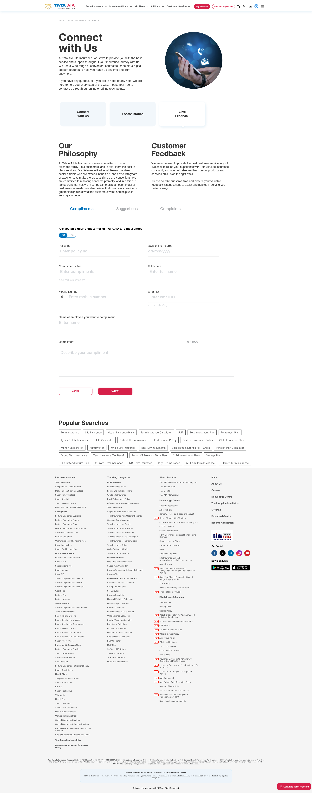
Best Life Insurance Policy (198, 440)
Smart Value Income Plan (66, 532)
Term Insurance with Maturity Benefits (124, 516)
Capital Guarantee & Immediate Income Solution (73, 729)
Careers (215, 490)
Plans (214, 477)
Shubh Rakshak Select (65, 503)
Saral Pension (61, 661)
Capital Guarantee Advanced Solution (72, 734)
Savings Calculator (115, 595)
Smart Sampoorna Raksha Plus (69, 578)
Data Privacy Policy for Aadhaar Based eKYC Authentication (177, 616)
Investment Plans (115, 557)
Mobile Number (68, 291)
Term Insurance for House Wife (121, 532)
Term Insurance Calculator (156, 432)
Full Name (154, 266)
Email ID (153, 291)
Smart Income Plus (63, 545)
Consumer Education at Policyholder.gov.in (178, 522)
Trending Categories (118, 477)
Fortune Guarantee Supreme (68, 516)
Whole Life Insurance (122, 447)
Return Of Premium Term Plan (149, 455)
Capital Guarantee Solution (67, 720)
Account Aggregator (168, 505)
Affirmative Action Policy (170, 629)
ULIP (180, 432)
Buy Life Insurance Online (118, 499)
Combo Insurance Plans (66, 716)
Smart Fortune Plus (63, 566)
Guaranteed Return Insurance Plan (70, 528)
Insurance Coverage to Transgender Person (175, 672)
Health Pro (60, 699)
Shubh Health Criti (63, 682)
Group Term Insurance (74, 455)
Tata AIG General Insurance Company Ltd (178, 482)
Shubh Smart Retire (64, 670)
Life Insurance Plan (65, 477)
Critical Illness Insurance (134, 440)
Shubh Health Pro (63, 703)
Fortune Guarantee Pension (67, 649)
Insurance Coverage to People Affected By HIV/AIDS (178, 666)
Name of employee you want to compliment (87, 317)
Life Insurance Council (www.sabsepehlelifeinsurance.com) (175, 559)
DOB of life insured (160, 245)
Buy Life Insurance (169, 463)
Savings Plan (213, 455)
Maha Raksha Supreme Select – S (70, 507)
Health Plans (61, 674)
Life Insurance (93, 432)
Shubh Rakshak (62, 499)
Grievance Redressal (168, 530)
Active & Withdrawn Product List (174, 690)
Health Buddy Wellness (65, 711)
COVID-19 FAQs (166, 526)
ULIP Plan (111, 645)
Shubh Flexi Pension (64, 653)
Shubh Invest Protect (64, 641)
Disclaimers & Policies (171, 597)
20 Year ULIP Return (116, 649)
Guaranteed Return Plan (75, 463)
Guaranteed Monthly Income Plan (70, 541)
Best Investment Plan (202, 432)
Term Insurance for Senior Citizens (122, 541)
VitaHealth (60, 695)
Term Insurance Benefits (118, 553)
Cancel (75, 391)
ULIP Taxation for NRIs (117, 661)
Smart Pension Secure (65, 657)
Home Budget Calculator (118, 603)
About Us (216, 483)
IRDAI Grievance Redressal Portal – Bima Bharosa (177, 536)
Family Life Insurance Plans (119, 491)
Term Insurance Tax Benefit (109, 455)
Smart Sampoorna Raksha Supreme (71, 607)
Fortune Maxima (62, 599)
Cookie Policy (165, 611)
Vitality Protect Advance (66, 707)
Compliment (66, 341)
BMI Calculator (114, 641)
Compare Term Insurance (118, 520)
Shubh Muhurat (62, 570)
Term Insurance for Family (119, 524)
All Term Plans (165, 510)
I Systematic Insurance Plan (67, 557)
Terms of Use (165, 602)
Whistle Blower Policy (169, 634)
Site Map (216, 509)
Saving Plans (61, 511)
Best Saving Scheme (153, 447)
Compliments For (70, 266)
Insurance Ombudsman (169, 545)
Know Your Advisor (167, 553)
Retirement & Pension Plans (68, 645)
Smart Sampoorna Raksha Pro (68, 582)
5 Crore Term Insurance (235, 463)
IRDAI (161, 549)
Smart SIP (59, 574)
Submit (115, 391)
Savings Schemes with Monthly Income (125, 570)
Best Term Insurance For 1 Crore (191, 447)
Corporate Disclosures (169, 650)
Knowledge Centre (169, 500)
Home (61, 20)
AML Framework (166, 678)
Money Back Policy (72, 447)
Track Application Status (225, 503)
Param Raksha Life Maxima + (68, 620)
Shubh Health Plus (63, 691)
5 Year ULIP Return (115, 653)
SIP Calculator (113, 591)
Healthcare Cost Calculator (119, 632)
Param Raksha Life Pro (65, 628)
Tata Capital (164, 491)
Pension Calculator (115, 607)
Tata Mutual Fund (167, 486)
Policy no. (65, 245)
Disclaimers (164, 654)
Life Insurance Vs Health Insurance (123, 503)
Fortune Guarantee (63, 536)
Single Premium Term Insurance (121, 511)
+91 (62, 297)
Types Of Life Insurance (75, 440)
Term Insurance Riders (117, 545)
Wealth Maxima (62, 603)
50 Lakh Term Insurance (200, 463)
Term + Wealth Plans (65, 611)
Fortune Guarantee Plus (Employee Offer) (71, 746)
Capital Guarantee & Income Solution (72, 724)
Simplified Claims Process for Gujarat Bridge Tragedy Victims (176, 578)
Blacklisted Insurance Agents (172, 701)
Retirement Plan (230, 432)
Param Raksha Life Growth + (68, 632)
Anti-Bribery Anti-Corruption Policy (175, 682)
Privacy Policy (166, 606)
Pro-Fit (58, 686)
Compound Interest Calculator (120, 582)
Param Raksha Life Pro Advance (69, 636)
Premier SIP (60, 561)
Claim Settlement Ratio (117, 549)
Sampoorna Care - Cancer (67, 678)
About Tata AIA (167, 477)
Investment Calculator (117, 624)
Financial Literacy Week (170, 592)
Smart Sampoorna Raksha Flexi (69, 586)
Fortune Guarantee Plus (66, 524)
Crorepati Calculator (116, 586)
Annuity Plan (97, 447)
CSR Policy (164, 625)
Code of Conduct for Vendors (172, 518)
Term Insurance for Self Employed (122, 536)
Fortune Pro (60, 595)
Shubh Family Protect (65, 495)
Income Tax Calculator (117, 628)
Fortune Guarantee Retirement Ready (72, 666)
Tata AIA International (169, 495)
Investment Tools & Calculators (122, 578)
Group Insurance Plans (169, 541)
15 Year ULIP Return (116, 657)
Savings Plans (113, 574)
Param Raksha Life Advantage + (69, 624)
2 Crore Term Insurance (109, 463)
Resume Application (222, 522)
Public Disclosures (167, 646)
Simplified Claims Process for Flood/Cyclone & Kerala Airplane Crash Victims (177, 570)
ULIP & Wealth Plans (64, 553)
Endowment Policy (165, 440)
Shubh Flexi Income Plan (66, 549)
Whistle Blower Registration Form (174, 587)
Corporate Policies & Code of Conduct (176, 514)
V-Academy (164, 583)
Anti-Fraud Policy (167, 638)
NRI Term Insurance (140, 463)
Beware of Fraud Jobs (169, 686)
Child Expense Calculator (118, 616)
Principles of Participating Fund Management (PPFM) (173, 695)
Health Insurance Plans (121, 432)
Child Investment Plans (186, 455)
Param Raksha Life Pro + (66, 616)
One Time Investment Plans (119, 561)
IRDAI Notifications (167, 642)
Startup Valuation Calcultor (119, 620)
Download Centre (221, 516)
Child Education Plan (231, 440)
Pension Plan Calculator (230, 447)
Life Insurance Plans (116, 486)
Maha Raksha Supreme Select (69, 491)
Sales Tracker (165, 564)
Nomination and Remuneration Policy (176, 621)
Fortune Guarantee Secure (67, 520)
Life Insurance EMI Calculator (120, 611)
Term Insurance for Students (120, 528)
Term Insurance (70, 432)
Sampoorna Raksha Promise (68, 486)
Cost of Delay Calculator (118, 636)
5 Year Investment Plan (117, 566)
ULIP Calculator (104, 440)
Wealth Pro (60, 591)
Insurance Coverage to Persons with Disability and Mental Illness (175, 660)
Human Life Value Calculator (120, 599)
